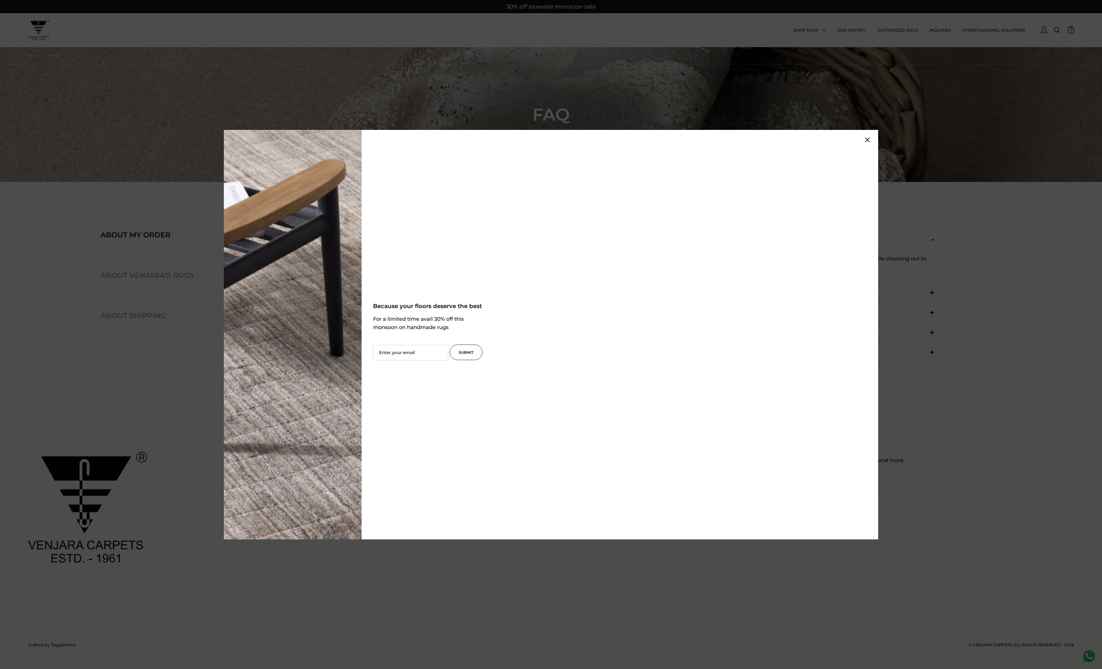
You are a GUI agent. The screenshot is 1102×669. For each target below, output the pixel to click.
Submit (466, 352)
